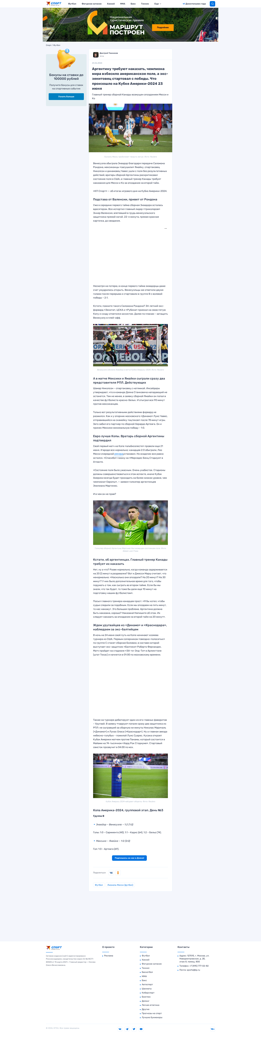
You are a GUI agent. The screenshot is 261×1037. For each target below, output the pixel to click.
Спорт (48, 45)
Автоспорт (147, 984)
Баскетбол (147, 972)
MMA (122, 3)
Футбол (72, 3)
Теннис (145, 3)
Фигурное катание (92, 3)
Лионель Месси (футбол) (120, 885)
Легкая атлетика (150, 1005)
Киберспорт (148, 992)
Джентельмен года (196, 3)
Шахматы (147, 988)
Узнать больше (66, 96)
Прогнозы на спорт (152, 1013)
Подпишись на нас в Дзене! (129, 858)
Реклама (108, 955)
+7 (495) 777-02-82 (199, 966)
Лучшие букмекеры (152, 1017)
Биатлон (146, 996)
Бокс (133, 3)
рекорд (118, 453)
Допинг (145, 1001)
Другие (145, 1009)
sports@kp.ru (193, 970)
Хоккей (111, 3)
